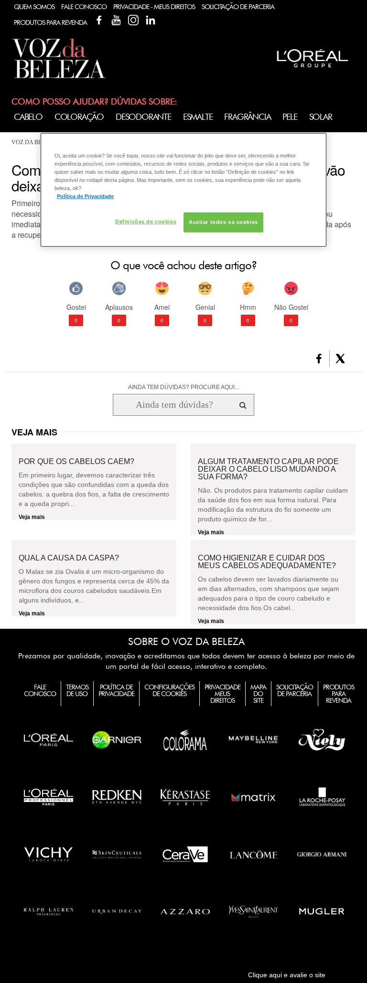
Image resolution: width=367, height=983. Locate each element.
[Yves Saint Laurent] (253, 911)
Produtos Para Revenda (50, 22)
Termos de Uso (77, 690)
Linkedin (150, 20)
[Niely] (321, 739)
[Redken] (116, 797)
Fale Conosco (84, 7)
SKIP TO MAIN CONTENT (46, 3)
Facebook (99, 20)
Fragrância (247, 117)
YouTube (116, 20)
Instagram (133, 20)
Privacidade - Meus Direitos (154, 7)
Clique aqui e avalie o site (286, 975)
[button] (319, 358)
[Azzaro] (185, 911)
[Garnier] (116, 739)
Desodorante (143, 117)
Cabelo (28, 117)
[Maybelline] (253, 739)
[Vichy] (48, 854)
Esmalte (198, 117)
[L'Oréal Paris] (48, 739)
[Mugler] (321, 911)
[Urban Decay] (116, 911)
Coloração (79, 117)
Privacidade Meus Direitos (222, 693)
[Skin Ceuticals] (116, 854)
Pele (289, 117)
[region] (183, 190)
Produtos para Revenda (338, 693)
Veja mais (32, 517)
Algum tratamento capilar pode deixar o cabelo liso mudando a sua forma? (268, 469)
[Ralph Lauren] (48, 911)
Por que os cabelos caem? (76, 461)
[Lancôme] (253, 854)
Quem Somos (34, 7)
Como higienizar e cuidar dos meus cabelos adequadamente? (267, 562)
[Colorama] (185, 739)
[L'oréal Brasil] (312, 68)
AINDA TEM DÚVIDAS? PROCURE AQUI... (183, 387)
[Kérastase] (185, 797)
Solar (320, 117)
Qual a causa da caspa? (69, 558)
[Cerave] (185, 854)
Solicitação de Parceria (238, 7)
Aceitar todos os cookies (223, 222)
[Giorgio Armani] (321, 854)
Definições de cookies (145, 221)
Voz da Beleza (33, 142)
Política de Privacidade (116, 690)
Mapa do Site (258, 693)
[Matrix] (253, 797)
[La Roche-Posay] (321, 797)
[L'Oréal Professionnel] (48, 797)
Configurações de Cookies (169, 690)
